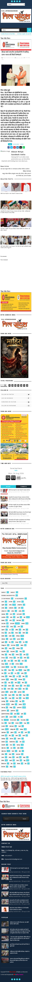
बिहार (24, 688)
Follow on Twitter (8, 394)
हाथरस (18, 760)
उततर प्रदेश (19, 620)
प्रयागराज (3, 679)
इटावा (18, 617)
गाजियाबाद (18, 636)
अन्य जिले (10, 601)
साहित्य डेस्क (4, 751)
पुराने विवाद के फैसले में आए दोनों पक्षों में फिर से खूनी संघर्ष (19, 945)
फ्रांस (2, 682)
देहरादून (3, 664)
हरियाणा (3, 760)
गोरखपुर (16, 642)
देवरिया (16, 660)
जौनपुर (10, 654)
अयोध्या (12, 611)
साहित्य (18, 748)
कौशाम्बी (3, 636)
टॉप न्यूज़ (11, 657)
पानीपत (22, 673)
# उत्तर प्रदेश (16, 144)
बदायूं (9, 682)
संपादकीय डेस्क (12, 741)
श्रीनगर (19, 738)
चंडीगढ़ (3, 648)
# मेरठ (22, 144)
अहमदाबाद (3, 614)
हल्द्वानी (11, 760)
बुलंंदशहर (11, 692)
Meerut (13, 592)
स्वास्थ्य (3, 757)
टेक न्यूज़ (3, 657)
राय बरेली (3, 726)
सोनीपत (3, 754)
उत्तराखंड (23, 623)
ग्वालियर (22, 645)
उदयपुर (11, 626)
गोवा (23, 642)
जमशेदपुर (18, 648)
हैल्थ (25, 763)
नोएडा (17, 670)
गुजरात (11, 639)
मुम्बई (22, 713)
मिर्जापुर (11, 707)
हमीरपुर (10, 757)
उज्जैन (10, 620)
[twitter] (14, 1)
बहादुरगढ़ (17, 685)
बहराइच (9, 685)
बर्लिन (23, 682)
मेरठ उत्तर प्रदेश (13, 720)
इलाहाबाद (3, 620)
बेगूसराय (10, 695)
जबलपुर (10, 648)
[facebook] (17, 1)
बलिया (2, 685)
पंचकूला (25, 670)
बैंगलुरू (24, 695)
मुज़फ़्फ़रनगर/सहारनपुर (5, 713)
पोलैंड (23, 676)
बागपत (25, 685)
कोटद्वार (16, 632)
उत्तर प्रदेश (27, 57)
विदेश (10, 735)
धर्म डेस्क (17, 664)
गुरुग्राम (18, 639)
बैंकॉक (17, 695)
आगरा (11, 614)
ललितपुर (21, 729)
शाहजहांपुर (3, 738)
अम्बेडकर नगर (4, 611)
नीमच (2, 670)
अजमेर (3, 601)
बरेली (16, 682)
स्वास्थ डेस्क (18, 754)
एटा (10, 629)
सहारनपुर (18, 745)
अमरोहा (10, 604)
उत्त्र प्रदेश (3, 626)
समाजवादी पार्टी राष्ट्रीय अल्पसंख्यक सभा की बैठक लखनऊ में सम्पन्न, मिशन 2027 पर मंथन (19, 520)
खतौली (10, 636)
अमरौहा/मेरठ (11, 608)
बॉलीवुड (3, 698)
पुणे (17, 676)
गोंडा (9, 642)
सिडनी (13, 751)
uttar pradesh (6, 598)
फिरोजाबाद (20, 679)
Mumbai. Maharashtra (8, 595)
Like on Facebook (7, 398)
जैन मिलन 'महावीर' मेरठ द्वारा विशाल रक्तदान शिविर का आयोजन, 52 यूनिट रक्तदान (15, 229)
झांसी (24, 654)
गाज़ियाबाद (3, 639)
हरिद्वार (24, 757)
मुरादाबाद (11, 717)
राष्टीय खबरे (12, 726)
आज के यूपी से (19, 614)
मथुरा (20, 701)
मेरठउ (3, 723)
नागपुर (12, 667)
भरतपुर (10, 698)
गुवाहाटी (3, 642)
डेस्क (18, 657)
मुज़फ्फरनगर (4, 710)
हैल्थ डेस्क (3, 766)
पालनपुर (3, 676)
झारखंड (17, 654)
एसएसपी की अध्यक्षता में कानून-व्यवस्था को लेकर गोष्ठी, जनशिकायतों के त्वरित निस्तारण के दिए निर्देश (15, 211)
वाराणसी (3, 735)
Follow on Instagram (9, 405)
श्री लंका (11, 738)
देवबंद (9, 660)
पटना (9, 673)
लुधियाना (12, 732)
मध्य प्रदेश (3, 704)
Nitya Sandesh (13, 972)
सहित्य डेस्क (4, 748)
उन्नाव (19, 626)
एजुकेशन (3, 629)
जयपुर (21, 651)
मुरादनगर (3, 717)
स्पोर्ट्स (10, 754)
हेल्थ (11, 763)
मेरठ (2, 59)
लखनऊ (3, 729)
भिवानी (17, 698)
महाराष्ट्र (20, 704)
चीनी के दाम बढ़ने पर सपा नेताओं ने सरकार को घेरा (11, 193)
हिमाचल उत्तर (4, 763)
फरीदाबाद (12, 679)
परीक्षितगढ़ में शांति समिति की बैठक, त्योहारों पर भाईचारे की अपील (20, 952)
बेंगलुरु (3, 695)
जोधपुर (3, 654)
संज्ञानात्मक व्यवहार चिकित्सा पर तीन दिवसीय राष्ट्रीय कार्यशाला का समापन (19, 908)
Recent (8, 486)
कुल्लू (9, 632)
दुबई (2, 660)
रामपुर (25, 723)
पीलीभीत (10, 676)
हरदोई (17, 757)
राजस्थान (17, 723)
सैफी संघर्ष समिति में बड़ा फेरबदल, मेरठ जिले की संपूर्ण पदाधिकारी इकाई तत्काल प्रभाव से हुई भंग (16, 246)
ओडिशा (16, 629)
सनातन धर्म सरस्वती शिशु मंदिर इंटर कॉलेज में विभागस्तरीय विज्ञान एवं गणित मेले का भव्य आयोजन (19, 960)
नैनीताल (9, 670)
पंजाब (2, 673)
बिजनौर (16, 688)
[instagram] (20, 1)
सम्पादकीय (3, 745)
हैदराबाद (18, 763)
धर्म (10, 664)
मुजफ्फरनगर (19, 707)
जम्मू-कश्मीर (12, 651)
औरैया (24, 629)
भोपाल (24, 698)
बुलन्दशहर (20, 692)
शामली (24, 735)
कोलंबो (24, 632)
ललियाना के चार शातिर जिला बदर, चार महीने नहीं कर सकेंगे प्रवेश (19, 923)
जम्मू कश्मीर (4, 651)
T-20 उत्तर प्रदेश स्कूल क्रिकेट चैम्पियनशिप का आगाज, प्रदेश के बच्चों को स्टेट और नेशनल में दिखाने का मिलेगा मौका (20, 938)
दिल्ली (25, 657)
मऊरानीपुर (3, 701)
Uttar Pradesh (19, 598)
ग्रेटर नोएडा (13, 645)
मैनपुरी (9, 723)
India (16, 469)
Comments (23, 486)
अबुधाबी (3, 604)
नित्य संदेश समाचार (21, 667)
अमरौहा (3, 608)
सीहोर (20, 751)
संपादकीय (3, 741)
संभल (20, 741)
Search (24, 819)
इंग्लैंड (11, 617)
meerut (4, 592)
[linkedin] (12, 1)
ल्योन (19, 732)
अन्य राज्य (19, 601)
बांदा (2, 688)
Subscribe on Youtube (9, 402)
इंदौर (24, 617)
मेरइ (18, 717)
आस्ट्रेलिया (3, 617)
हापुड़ (24, 760)
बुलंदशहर (3, 692)
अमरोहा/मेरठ (20, 604)
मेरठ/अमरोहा (23, 720)
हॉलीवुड (11, 766)
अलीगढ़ (20, 611)
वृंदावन (17, 735)
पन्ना (15, 673)
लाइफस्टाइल (4, 732)
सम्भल (11, 745)
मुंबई (15, 713)
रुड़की (19, 726)
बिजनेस (9, 688)
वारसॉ (26, 732)
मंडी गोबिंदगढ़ (12, 701)
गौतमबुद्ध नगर (4, 645)
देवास (23, 660)
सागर (11, 748)
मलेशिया (12, 704)
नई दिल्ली (3, 667)
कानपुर (3, 632)
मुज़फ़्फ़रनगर (13, 710)
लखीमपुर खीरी (12, 729)
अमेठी (19, 608)
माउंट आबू (3, 707)
